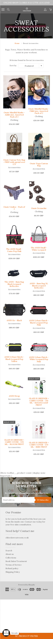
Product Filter (28, 636)
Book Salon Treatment (16, 561)
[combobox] (31, 66)
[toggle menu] (3, 9)
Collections (11, 557)
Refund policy (12, 568)
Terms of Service (14, 565)
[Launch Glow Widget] (6, 633)
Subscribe (44, 500)
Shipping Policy (13, 572)
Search (9, 550)
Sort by (13, 65)
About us (10, 554)
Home (17, 43)
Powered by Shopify (26, 585)
